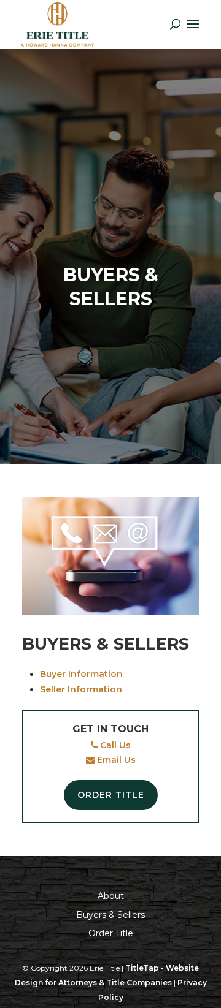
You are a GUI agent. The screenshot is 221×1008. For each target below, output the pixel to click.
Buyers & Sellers (110, 914)
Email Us (115, 759)
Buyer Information (81, 674)
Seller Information (81, 689)
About (111, 895)
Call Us (114, 745)
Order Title (110, 794)
